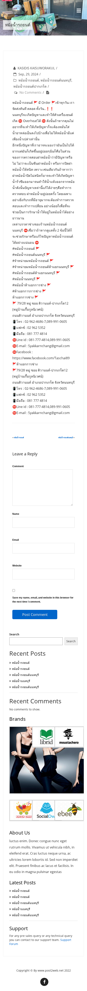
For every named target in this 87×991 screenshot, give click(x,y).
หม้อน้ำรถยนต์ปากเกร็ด (30, 86)
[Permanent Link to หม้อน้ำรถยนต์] (48, 92)
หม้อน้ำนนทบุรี (21, 681)
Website (17, 565)
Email (15, 539)
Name (15, 514)
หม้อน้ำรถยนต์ (28, 80)
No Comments (30, 92)
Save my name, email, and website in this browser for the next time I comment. (42, 599)
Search (14, 634)
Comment (18, 466)
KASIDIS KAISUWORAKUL (36, 68)
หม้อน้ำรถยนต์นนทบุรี (55, 80)
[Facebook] (44, 982)
